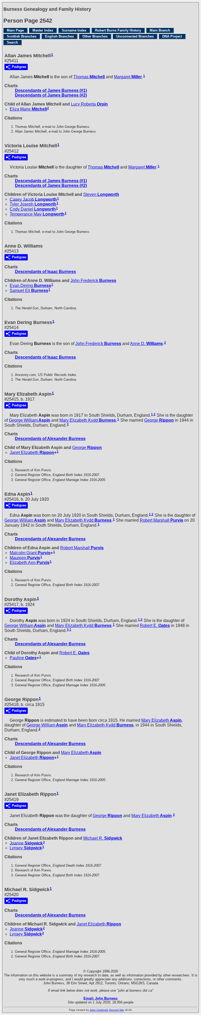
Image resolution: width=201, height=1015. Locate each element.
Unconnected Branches (135, 36)
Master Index (42, 30)
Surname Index (74, 30)
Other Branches (95, 36)
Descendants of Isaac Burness (45, 271)
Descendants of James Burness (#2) (51, 95)
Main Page (15, 30)
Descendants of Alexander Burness (50, 438)
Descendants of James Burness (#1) (51, 90)
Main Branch (160, 30)
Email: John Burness (100, 998)
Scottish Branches (21, 36)
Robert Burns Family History (118, 30)
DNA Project (172, 36)
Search (12, 42)
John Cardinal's (99, 1009)
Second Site (116, 1009)
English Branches (59, 36)
